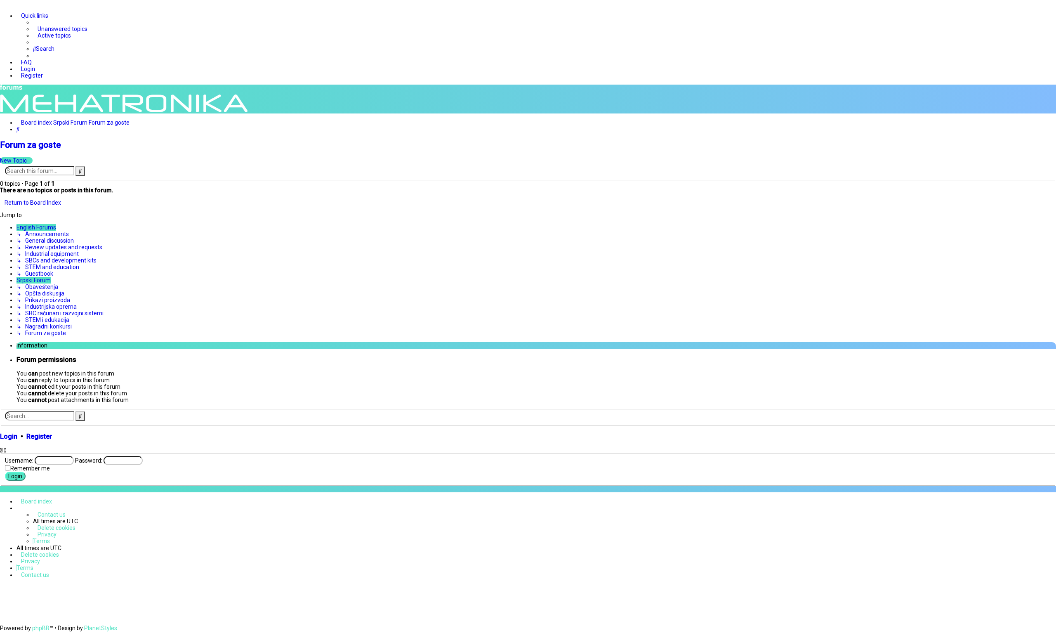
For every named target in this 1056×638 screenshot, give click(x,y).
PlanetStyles (100, 628)
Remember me (30, 468)
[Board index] (124, 99)
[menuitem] (60, 29)
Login (8, 436)
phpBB (41, 628)
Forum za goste (30, 145)
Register (39, 436)
